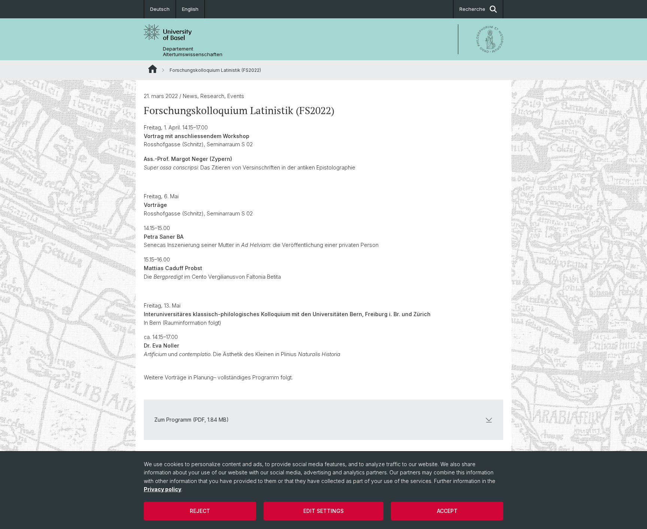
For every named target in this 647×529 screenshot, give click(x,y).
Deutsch (160, 9)
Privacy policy (162, 489)
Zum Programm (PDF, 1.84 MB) (191, 419)
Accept (447, 511)
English (190, 9)
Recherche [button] (472, 9)
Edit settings (323, 511)
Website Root (152, 69)
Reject (200, 511)
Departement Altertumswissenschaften (192, 51)
